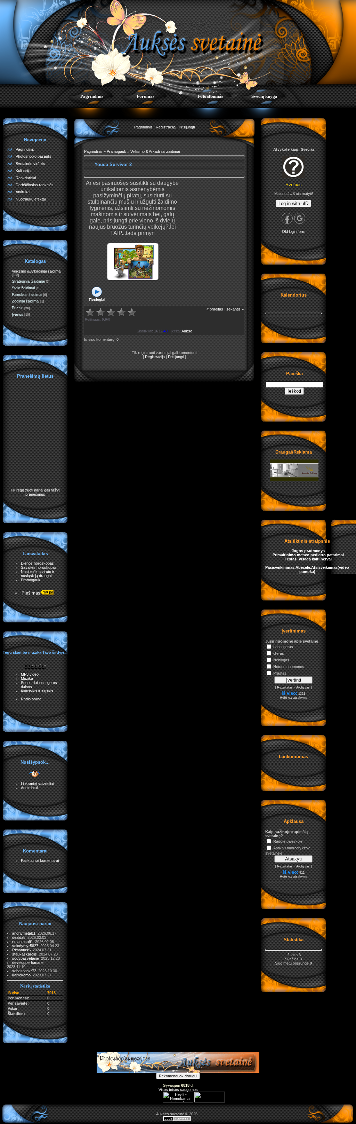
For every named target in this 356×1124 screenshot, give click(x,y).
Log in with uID (293, 203)
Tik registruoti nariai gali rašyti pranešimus (35, 492)
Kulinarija (23, 170)
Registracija (166, 127)
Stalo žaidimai (23, 288)
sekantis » (235, 309)
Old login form (293, 231)
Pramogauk (116, 151)
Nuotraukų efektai (31, 199)
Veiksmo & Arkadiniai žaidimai (36, 271)
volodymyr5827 (26, 946)
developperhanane (28, 962)
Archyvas (303, 687)
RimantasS (22, 950)
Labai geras (283, 647)
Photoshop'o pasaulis (33, 156)
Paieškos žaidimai (27, 294)
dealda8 (19, 937)
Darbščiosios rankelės (35, 185)
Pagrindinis (91, 96)
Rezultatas (285, 687)
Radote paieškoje (287, 841)
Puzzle (17, 308)
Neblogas (281, 660)
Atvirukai (23, 192)
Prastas (279, 673)
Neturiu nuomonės (288, 667)
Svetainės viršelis (30, 164)
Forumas (145, 96)
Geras (278, 653)
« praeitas (215, 309)
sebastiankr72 (25, 971)
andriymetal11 (25, 933)
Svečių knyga (264, 96)
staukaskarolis (25, 954)
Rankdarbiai (26, 178)
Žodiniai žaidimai (25, 301)
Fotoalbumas (210, 96)
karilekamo (22, 975)
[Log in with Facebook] (287, 218)
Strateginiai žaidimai (28, 281)
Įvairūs (17, 314)
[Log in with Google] (299, 218)
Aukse (186, 331)
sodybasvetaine (26, 958)
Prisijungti (187, 127)
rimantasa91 (23, 942)
